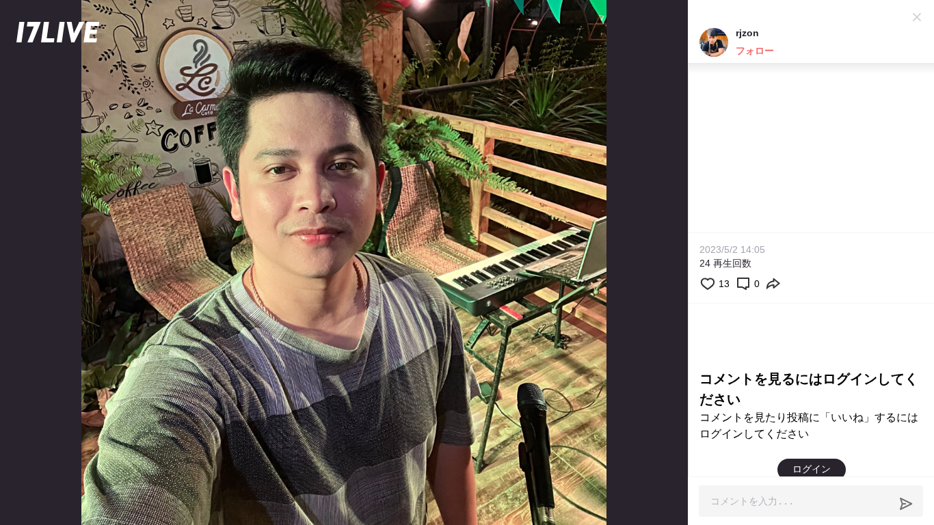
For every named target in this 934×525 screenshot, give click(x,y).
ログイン (811, 468)
